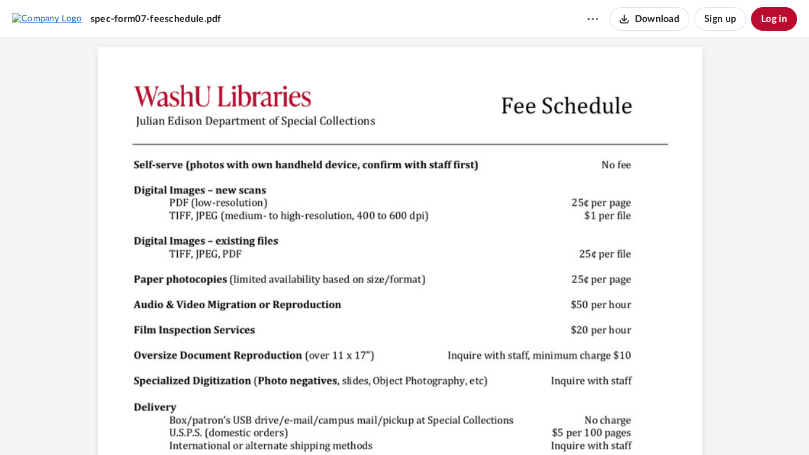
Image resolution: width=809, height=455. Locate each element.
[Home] (47, 18)
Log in (774, 19)
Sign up (720, 19)
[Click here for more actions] (593, 19)
